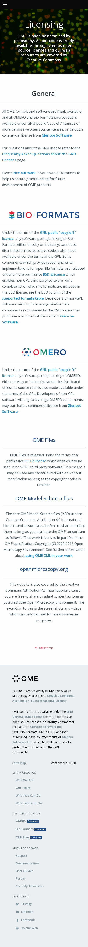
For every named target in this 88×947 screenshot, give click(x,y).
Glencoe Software (57, 135)
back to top (45, 647)
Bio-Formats (30, 829)
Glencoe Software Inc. (46, 727)
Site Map (20, 763)
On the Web (29, 928)
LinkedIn (27, 912)
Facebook (27, 920)
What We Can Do (28, 795)
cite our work (24, 172)
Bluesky (26, 904)
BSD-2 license (54, 274)
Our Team (23, 788)
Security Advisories (30, 886)
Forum (20, 878)
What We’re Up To (29, 803)
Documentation (27, 863)
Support (22, 856)
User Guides (24, 871)
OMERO (27, 821)
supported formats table (23, 298)
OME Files (28, 837)
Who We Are (25, 780)
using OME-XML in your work (48, 555)
